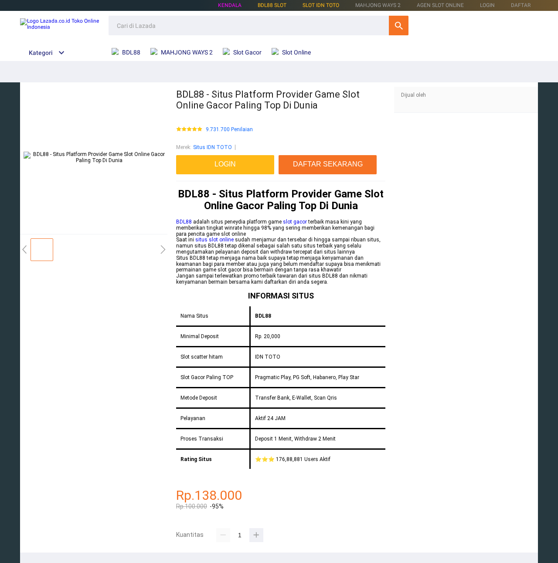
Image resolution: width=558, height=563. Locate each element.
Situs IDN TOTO (212, 147)
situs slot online (214, 240)
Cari (398, 25)
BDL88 (184, 222)
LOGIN (487, 5)
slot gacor (295, 222)
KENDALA (230, 5)
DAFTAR (521, 5)
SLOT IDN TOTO (321, 5)
